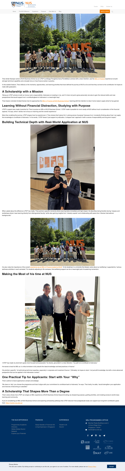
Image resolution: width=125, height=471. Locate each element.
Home (14, 11)
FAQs (101, 6)
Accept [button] (111, 466)
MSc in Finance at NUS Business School (55, 101)
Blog (60, 11)
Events (96, 6)
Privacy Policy (92, 466)
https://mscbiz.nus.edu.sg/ (14, 403)
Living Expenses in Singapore (45, 427)
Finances (43, 11)
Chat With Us (52, 11)
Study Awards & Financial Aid (45, 425)
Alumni (61, 427)
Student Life (63, 425)
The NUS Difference (24, 11)
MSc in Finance (100, 79)
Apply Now (105, 11)
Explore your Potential (18, 433)
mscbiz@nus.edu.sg (94, 430)
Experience (35, 11)
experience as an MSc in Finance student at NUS (46, 267)
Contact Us (109, 6)
